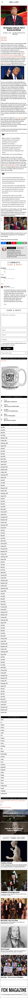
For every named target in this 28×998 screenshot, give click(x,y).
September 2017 (4, 683)
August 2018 (3, 654)
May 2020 (3, 599)
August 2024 (3, 477)
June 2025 (3, 451)
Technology (3, 791)
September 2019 (4, 620)
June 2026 (3, 430)
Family (2, 733)
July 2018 (3, 657)
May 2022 (3, 535)
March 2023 (3, 509)
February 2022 (4, 543)
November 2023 (4, 488)
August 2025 (3, 446)
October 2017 (3, 681)
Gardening (3, 746)
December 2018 (4, 644)
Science (2, 777)
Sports (2, 783)
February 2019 (4, 638)
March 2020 (3, 604)
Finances (2, 738)
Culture (14, 33)
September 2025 (4, 443)
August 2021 (3, 559)
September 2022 (4, 525)
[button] (25, 353)
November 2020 (4, 583)
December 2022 (4, 517)
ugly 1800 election (6, 63)
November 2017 (4, 678)
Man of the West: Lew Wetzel (10, 420)
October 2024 (4, 472)
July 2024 (3, 480)
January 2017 (3, 704)
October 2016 (3, 712)
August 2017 (3, 686)
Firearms (3, 741)
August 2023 (3, 496)
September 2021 (4, 556)
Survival (2, 788)
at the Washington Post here (12, 165)
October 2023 (4, 490)
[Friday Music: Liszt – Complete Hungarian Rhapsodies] (14, 828)
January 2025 (3, 464)
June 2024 (3, 483)
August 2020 (3, 591)
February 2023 (4, 512)
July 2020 (3, 593)
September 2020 (4, 588)
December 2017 (4, 675)
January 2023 (3, 514)
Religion (2, 775)
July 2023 (3, 498)
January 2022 (3, 546)
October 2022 (4, 522)
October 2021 (3, 554)
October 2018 (3, 649)
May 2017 (3, 694)
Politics (23, 33)
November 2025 (4, 438)
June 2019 (3, 628)
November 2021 (4, 551)
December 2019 (4, 612)
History (19, 33)
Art (1, 722)
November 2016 (4, 710)
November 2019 (4, 615)
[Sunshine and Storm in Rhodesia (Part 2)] (14, 815)
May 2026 (3, 432)
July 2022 (3, 530)
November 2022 (4, 520)
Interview (3, 756)
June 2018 (3, 659)
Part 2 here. (4, 38)
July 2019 (3, 625)
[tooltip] (3, 243)
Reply (2, 274)
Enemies (2, 730)
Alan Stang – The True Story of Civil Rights (12, 977)
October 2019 (3, 617)
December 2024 (4, 467)
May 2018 (3, 662)
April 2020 (3, 601)
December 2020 (4, 580)
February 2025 (4, 461)
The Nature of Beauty (6, 863)
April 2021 (3, 570)
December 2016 (4, 707)
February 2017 (4, 702)
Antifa (2, 719)
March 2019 (3, 636)
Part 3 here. (4, 40)
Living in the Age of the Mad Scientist (11, 406)
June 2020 (3, 596)
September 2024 (4, 475)
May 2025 (3, 454)
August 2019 (3, 622)
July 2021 (3, 562)
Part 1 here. (4, 37)
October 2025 (4, 440)
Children (2, 725)
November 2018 (4, 646)
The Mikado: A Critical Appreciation (10, 892)
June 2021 (3, 564)
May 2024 (3, 485)
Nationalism (3, 767)
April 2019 (3, 633)
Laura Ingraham (19, 118)
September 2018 (4, 651)
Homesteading (4, 754)
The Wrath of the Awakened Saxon (11, 411)
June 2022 (3, 533)
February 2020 (4, 607)
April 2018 (3, 665)
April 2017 (3, 696)
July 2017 (3, 688)
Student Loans (4, 785)
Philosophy (3, 770)
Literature (3, 764)
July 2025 (3, 448)
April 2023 (3, 506)
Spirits (2, 780)
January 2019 (3, 641)
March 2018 (3, 667)
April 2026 (3, 435)
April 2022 (3, 538)
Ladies (2, 759)
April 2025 (3, 456)
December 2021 (4, 549)
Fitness (2, 743)
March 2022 (3, 541)
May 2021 (3, 567)
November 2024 (4, 469)
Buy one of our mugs (6, 807)
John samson (7, 286)
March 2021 (3, 572)
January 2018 (3, 673)
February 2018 (4, 670)
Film (2, 735)
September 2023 (4, 493)
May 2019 (3, 630)
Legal (2, 762)
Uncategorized (4, 793)
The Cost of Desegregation (9, 415)
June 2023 (3, 501)
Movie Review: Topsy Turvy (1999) (9, 920)
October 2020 (4, 585)
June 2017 (3, 691)
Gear (2, 748)
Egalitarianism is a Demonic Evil (10, 401)
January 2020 (3, 609)
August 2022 (3, 527)
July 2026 (3, 427)
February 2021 (4, 575)
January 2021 (3, 578)
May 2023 (3, 504)
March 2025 (3, 459)
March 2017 (3, 699)
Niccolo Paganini (5, 949)
